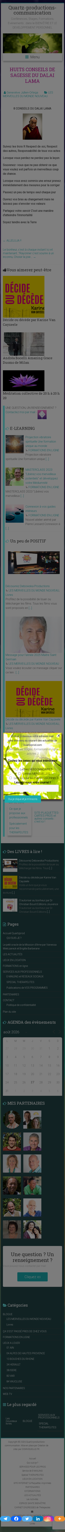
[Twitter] (27, 1518)
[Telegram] (5, 1518)
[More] (59, 1518)
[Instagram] (48, 1518)
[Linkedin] (37, 1518)
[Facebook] (16, 1518)
